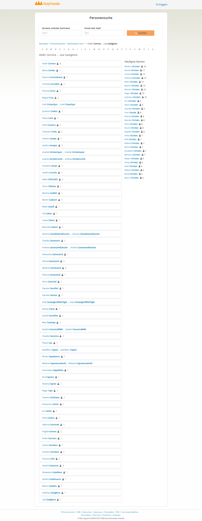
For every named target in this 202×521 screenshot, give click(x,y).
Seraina (49, 383)
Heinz (131, 104)
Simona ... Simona (71, 233)
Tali (47, 213)
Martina (49, 193)
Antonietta (52, 370)
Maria (48, 70)
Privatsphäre (109, 512)
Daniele (49, 295)
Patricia (52, 77)
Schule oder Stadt (92, 28)
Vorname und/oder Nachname (56, 28)
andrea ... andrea (63, 158)
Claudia (51, 240)
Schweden (117, 515)
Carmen (50, 451)
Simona (48, 90)
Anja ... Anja (68, 302)
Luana (48, 220)
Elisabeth (132, 151)
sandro (49, 145)
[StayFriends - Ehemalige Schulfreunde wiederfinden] (48, 3)
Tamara (51, 397)
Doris (49, 281)
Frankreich (107, 515)
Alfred (50, 261)
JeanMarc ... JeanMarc (59, 349)
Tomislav (49, 131)
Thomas (132, 78)
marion (49, 138)
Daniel (50, 315)
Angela (49, 431)
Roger (47, 390)
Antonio (48, 458)
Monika (132, 120)
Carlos (50, 445)
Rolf (130, 139)
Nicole (51, 356)
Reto (48, 322)
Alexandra (52, 254)
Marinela (50, 227)
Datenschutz (87, 512)
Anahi (49, 438)
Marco (49, 486)
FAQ (117, 512)
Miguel (47, 97)
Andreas (51, 492)
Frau (130, 112)
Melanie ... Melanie (67, 363)
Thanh (47, 342)
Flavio (47, 118)
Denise (48, 308)
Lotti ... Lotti (58, 104)
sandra (49, 172)
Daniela (50, 288)
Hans (131, 124)
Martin (49, 199)
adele (50, 179)
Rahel (48, 206)
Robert (131, 170)
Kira (48, 377)
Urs (130, 101)
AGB (78, 512)
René (131, 174)
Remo (131, 147)
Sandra (50, 465)
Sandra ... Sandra (64, 329)
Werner (132, 89)
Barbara (132, 154)
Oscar (49, 186)
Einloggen (161, 4)
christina (49, 165)
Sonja (131, 162)
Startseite (43, 43)
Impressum (98, 512)
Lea (49, 499)
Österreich (97, 515)
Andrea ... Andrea (69, 247)
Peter (131, 81)
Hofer (49, 63)
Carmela (50, 84)
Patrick (131, 116)
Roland (131, 143)
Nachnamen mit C (75, 43)
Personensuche (57, 43)
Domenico (50, 404)
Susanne (49, 111)
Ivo (47, 411)
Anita (49, 124)
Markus (132, 66)
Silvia (48, 417)
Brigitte (132, 131)
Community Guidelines (129, 512)
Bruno (131, 128)
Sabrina (50, 424)
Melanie (51, 267)
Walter (131, 158)
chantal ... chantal (63, 152)
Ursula (131, 74)
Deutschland (86, 515)
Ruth (130, 166)
